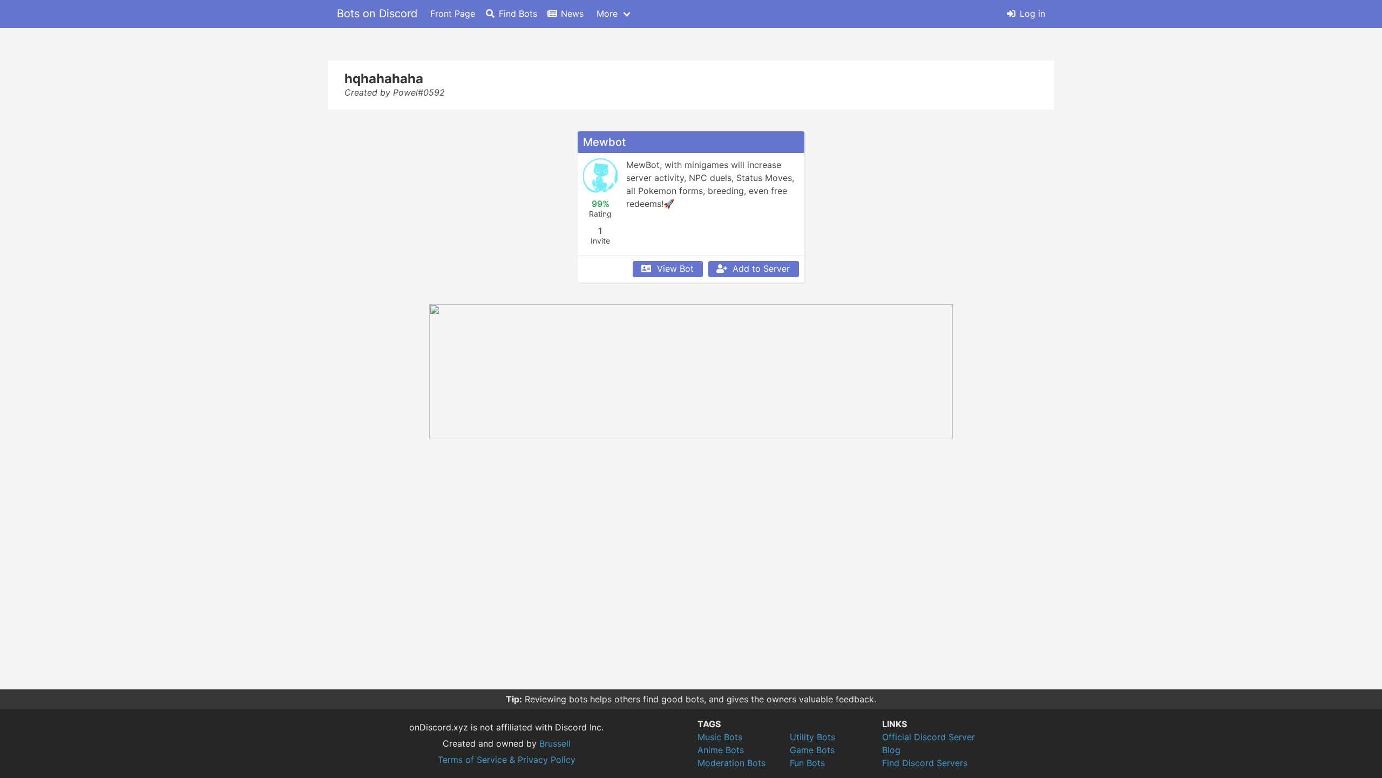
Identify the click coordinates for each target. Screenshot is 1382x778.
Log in (1032, 13)
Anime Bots (720, 750)
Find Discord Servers (924, 762)
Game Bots (812, 750)
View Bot (675, 268)
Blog (891, 750)
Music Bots (719, 737)
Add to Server (761, 268)
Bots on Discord (377, 13)
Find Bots (518, 13)
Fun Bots (807, 762)
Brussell (555, 743)
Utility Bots (812, 737)
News (572, 13)
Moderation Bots (731, 762)
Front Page (452, 13)
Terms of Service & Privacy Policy (506, 759)
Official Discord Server (928, 737)
